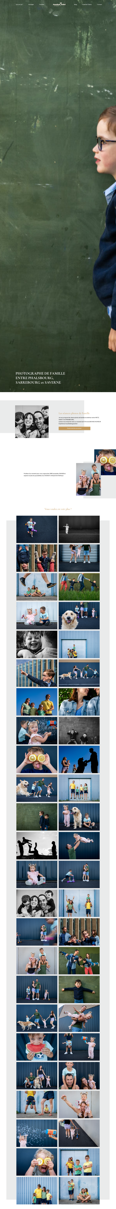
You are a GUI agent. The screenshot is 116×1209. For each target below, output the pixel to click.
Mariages (31, 4)
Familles (41, 4)
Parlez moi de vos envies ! (74, 428)
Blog (75, 4)
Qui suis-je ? (19, 4)
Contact (99, 4)
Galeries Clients (87, 4)
